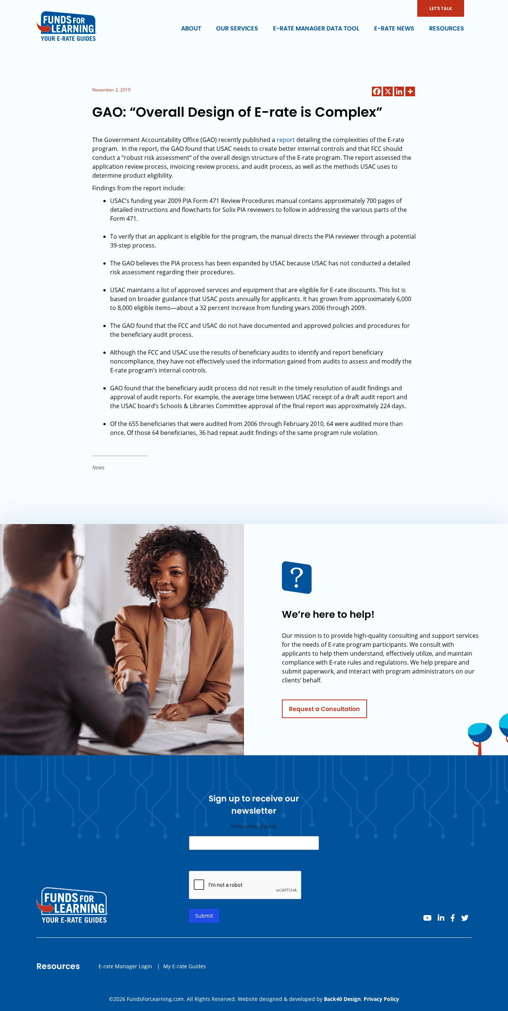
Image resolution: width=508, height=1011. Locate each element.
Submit (204, 915)
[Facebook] (377, 91)
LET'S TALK (441, 8)
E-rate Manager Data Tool (316, 28)
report (286, 140)
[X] (388, 91)
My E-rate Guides (184, 966)
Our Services (237, 28)
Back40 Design (342, 998)
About (191, 28)
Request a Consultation (324, 709)
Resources (446, 28)
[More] (410, 91)
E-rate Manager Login (125, 966)
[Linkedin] (399, 91)
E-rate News (394, 28)
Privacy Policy (381, 998)
